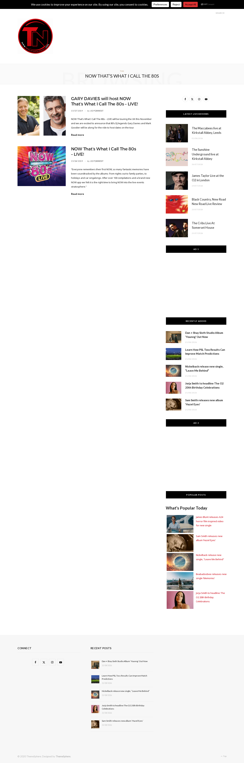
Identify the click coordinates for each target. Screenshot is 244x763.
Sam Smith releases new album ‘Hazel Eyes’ (122, 720)
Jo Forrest (97, 111)
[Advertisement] (161, 26)
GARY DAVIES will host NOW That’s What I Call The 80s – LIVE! (104, 101)
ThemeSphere (63, 756)
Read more (77, 134)
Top (224, 756)
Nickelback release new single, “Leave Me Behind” (126, 691)
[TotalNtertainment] (35, 36)
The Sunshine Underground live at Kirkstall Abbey (205, 154)
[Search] (212, 13)
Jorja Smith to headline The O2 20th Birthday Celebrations (210, 597)
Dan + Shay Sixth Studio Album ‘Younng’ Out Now (125, 661)
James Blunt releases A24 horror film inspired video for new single (209, 521)
